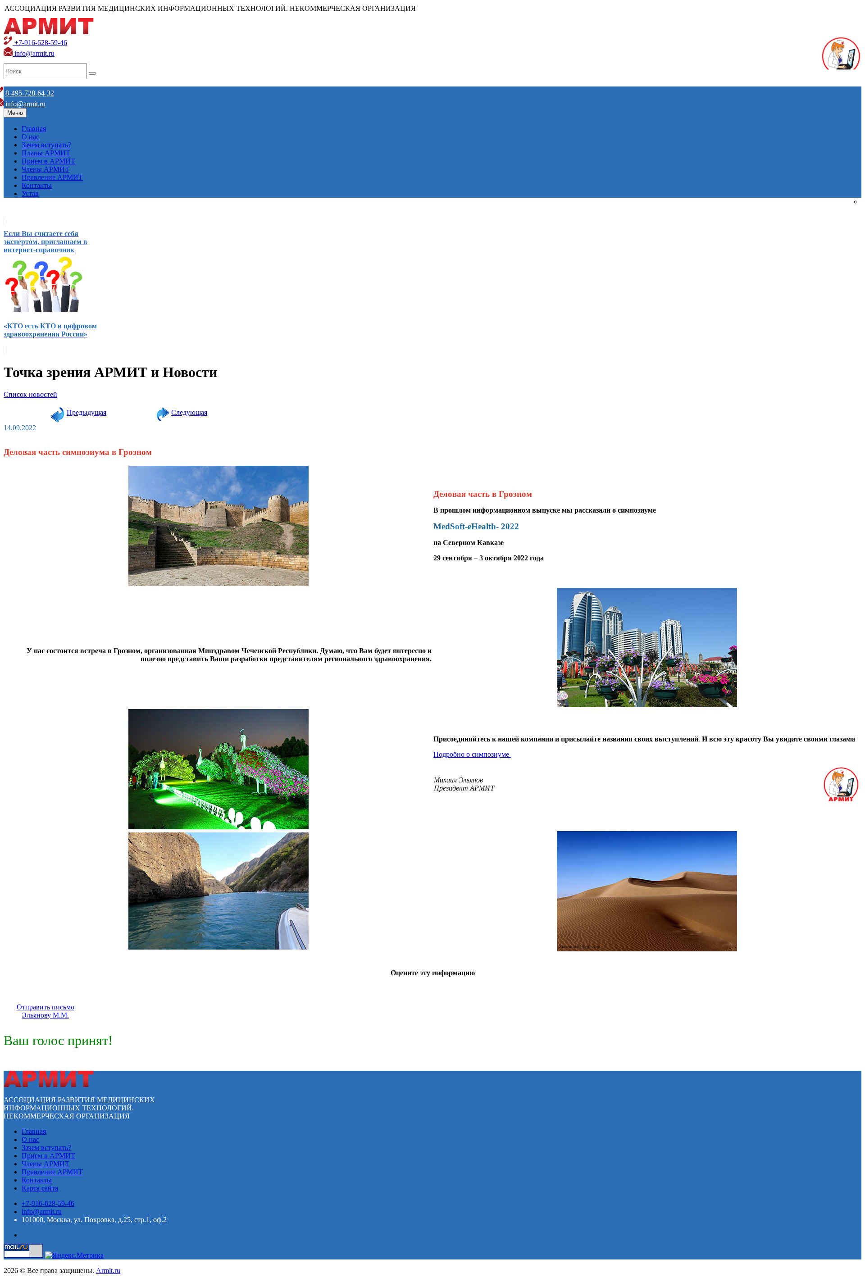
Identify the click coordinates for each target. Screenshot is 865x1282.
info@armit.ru (34, 53)
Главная (34, 128)
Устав (30, 193)
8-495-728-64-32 (29, 93)
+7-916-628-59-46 (40, 42)
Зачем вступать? (46, 145)
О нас (30, 137)
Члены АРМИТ (45, 169)
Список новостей (30, 394)
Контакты (37, 185)
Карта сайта (40, 1188)
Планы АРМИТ (46, 153)
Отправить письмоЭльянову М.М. (45, 1011)
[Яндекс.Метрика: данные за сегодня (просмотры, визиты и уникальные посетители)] (74, 1255)
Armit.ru (108, 1270)
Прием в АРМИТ (48, 161)
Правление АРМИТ (52, 177)
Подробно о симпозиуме (472, 754)
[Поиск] (92, 73)
